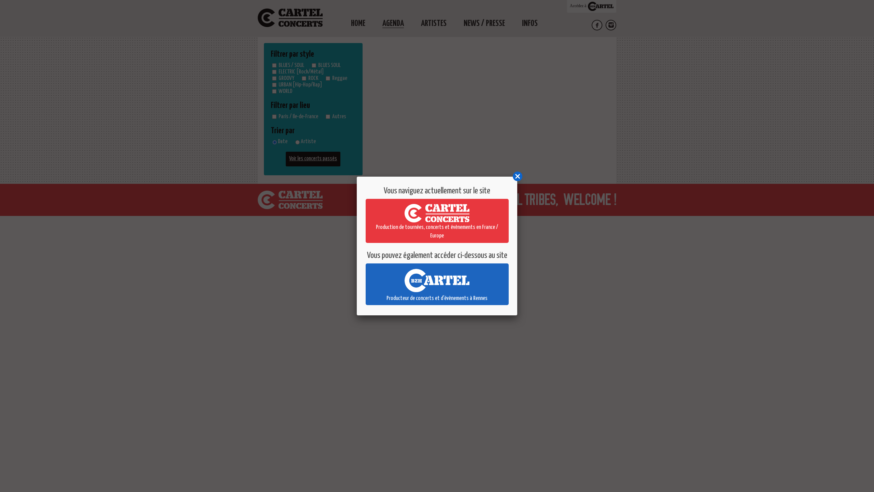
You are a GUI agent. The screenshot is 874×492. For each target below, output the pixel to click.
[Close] (517, 176)
